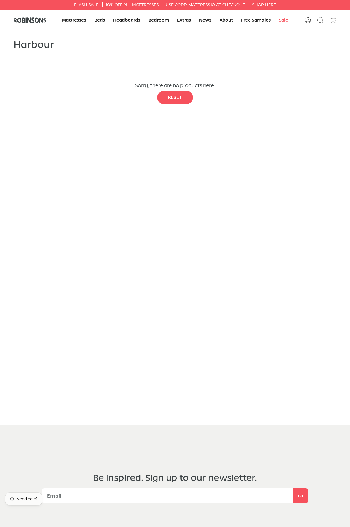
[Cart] (333, 20)
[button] (74, 20)
